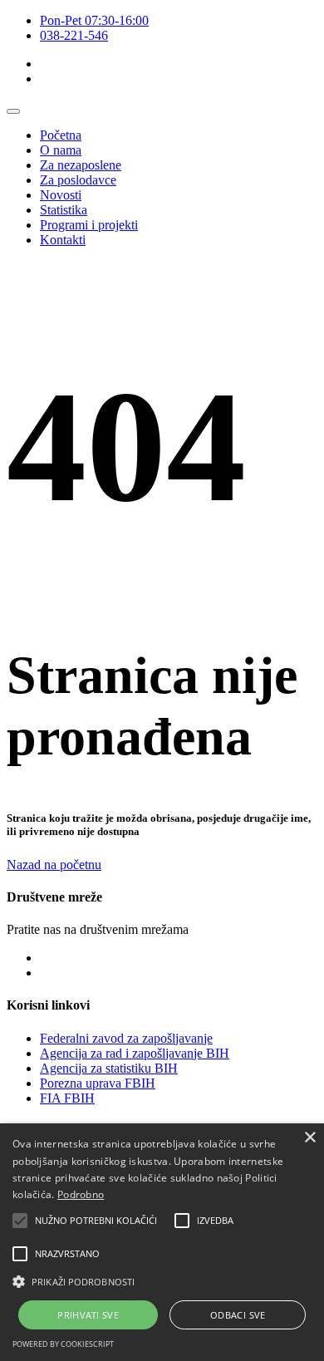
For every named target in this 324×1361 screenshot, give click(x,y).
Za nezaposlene (80, 165)
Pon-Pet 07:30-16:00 (94, 20)
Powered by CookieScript (63, 1344)
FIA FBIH (67, 1098)
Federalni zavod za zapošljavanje (126, 1038)
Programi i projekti (89, 225)
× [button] (309, 1138)
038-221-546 (74, 35)
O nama (60, 150)
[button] (20, 1220)
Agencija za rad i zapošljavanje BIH (134, 1053)
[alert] (162, 1242)
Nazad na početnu (54, 864)
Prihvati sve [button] (88, 1315)
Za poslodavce (78, 180)
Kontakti (63, 240)
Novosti (60, 195)
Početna (60, 135)
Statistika (63, 210)
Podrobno (80, 1194)
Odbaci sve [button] (238, 1315)
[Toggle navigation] (13, 111)
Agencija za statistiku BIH (109, 1068)
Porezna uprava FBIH (97, 1083)
